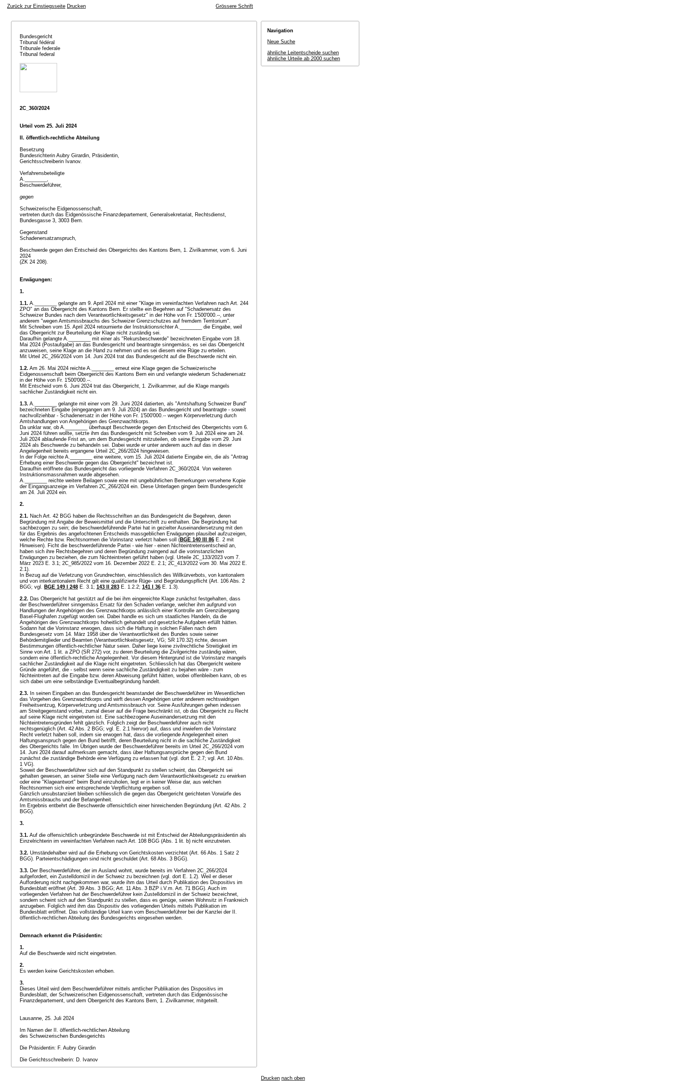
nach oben (293, 1078)
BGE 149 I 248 (61, 587)
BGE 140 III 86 (197, 539)
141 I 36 (151, 587)
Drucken (76, 6)
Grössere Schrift (234, 6)
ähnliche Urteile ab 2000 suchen (303, 58)
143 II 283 (107, 587)
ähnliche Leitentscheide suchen (303, 53)
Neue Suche (281, 42)
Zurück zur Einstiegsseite (36, 6)
